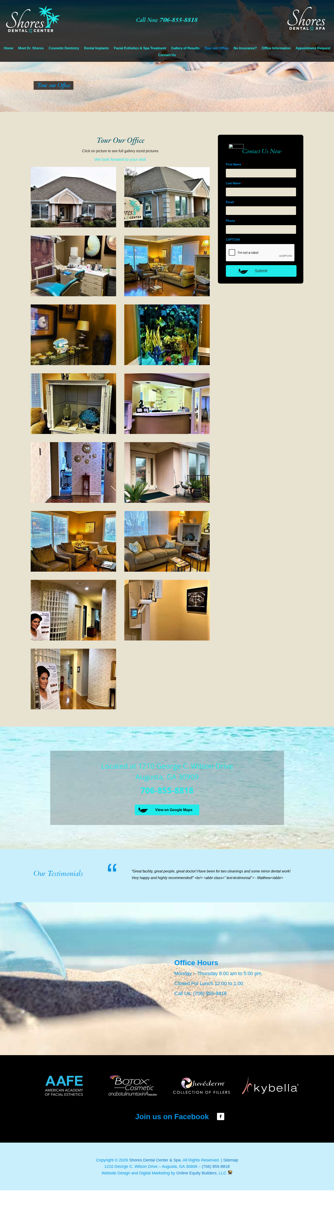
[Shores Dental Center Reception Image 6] (167, 501)
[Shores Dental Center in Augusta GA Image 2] (167, 364)
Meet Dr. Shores (31, 48)
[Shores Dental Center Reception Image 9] (73, 639)
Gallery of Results (185, 48)
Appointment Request (313, 48)
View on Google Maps (173, 810)
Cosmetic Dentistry (64, 48)
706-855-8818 (179, 19)
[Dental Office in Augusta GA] (73, 295)
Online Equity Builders (196, 1192)
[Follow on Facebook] (220, 1135)
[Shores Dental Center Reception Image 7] (73, 570)
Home (8, 48)
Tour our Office (216, 48)
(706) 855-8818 (210, 1012)
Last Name (234, 183)
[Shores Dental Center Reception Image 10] (167, 639)
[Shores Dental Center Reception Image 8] (167, 570)
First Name (234, 164)
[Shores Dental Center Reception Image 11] (73, 708)
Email (231, 202)
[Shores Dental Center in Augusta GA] (167, 226)
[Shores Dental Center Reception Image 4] (167, 433)
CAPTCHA (233, 239)
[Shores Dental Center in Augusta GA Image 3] (73, 433)
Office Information (276, 48)
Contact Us (167, 55)
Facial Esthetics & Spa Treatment (140, 48)
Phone (231, 220)
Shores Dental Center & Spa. (156, 1179)
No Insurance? (245, 48)
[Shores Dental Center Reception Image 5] (73, 501)
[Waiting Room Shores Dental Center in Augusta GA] (167, 295)
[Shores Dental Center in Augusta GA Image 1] (73, 364)
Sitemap (230, 1179)
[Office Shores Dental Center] (73, 226)
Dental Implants (96, 48)
